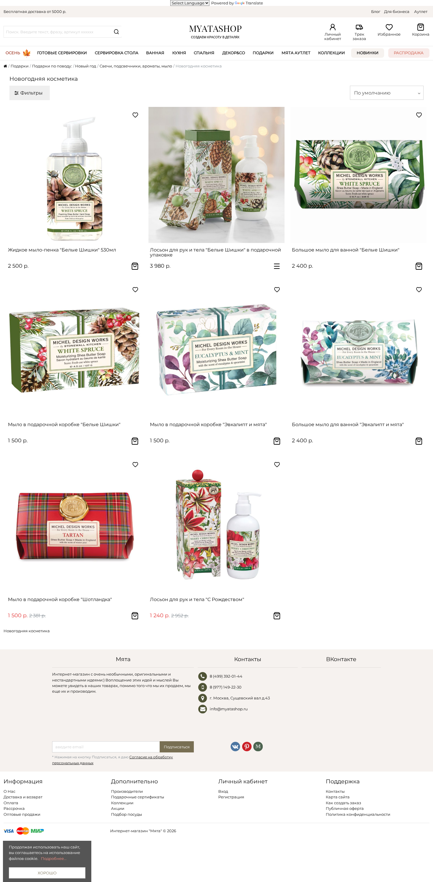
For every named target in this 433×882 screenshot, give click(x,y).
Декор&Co (233, 52)
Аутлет (420, 11)
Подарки (263, 52)
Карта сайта (338, 797)
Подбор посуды (126, 814)
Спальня (204, 52)
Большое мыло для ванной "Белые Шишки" (345, 250)
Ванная (155, 52)
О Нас (9, 791)
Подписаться (177, 746)
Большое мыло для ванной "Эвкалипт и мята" (348, 424)
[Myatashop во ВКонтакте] (235, 746)
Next (135, 174)
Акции (117, 808)
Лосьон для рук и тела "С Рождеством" (197, 599)
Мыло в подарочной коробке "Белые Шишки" (64, 424)
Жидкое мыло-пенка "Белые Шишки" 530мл (62, 250)
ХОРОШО (47, 873)
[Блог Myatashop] (258, 746)
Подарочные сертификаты (137, 797)
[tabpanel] (74, 175)
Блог (375, 11)
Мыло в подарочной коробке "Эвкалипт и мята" (208, 424)
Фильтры (31, 93)
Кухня (179, 52)
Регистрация (231, 797)
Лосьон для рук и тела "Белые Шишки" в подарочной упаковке (215, 252)
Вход (223, 791)
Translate (254, 3)
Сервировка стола (116, 52)
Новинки (368, 52)
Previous (13, 174)
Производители (127, 791)
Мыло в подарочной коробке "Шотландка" (60, 599)
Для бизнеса (396, 11)
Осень (13, 52)
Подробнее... (54, 858)
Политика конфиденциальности (358, 814)
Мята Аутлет (296, 52)
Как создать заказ (343, 802)
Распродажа (409, 52)
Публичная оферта (345, 808)
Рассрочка (14, 808)
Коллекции (331, 52)
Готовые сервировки (62, 52)
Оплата (11, 802)
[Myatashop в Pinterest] (247, 746)
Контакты (335, 791)
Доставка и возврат (23, 797)
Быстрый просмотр (77, 236)
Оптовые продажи (22, 814)
